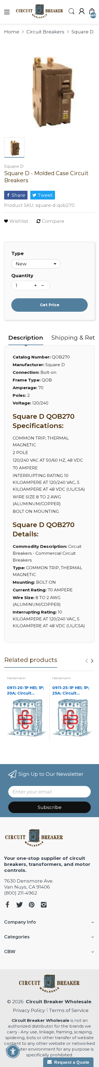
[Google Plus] (43, 905)
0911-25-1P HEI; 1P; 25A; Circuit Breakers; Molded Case (70, 690)
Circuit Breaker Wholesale (58, 1001)
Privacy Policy (28, 1010)
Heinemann (16, 678)
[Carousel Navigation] (89, 661)
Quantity (22, 275)
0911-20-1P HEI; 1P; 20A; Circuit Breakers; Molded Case (25, 690)
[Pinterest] (31, 905)
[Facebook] (7, 905)
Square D (14, 166)
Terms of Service (69, 1010)
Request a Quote (70, 1062)
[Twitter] (19, 905)
